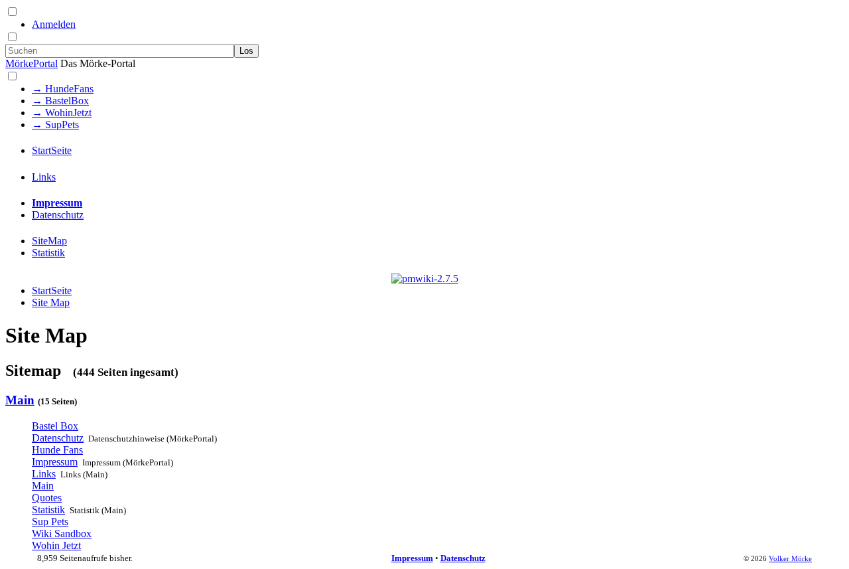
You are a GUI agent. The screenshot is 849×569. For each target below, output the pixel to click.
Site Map (51, 302)
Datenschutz (58, 214)
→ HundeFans (63, 88)
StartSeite (52, 150)
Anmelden (54, 24)
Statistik (48, 252)
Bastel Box (55, 426)
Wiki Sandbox (62, 533)
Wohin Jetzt (56, 545)
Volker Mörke (790, 558)
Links (44, 177)
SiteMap (49, 240)
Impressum (57, 202)
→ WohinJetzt (62, 112)
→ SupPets (55, 124)
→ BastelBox (60, 100)
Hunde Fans (57, 449)
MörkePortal (31, 63)
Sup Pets (50, 521)
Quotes (47, 497)
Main (19, 400)
